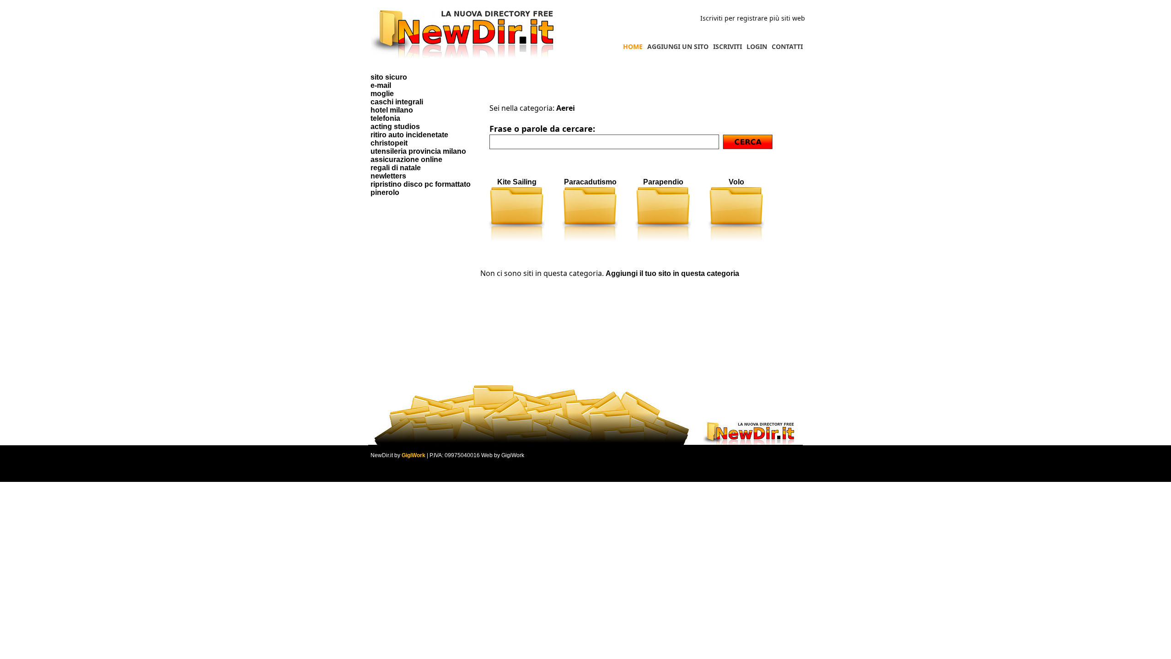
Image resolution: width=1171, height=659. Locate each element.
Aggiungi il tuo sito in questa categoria (672, 273)
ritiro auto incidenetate (409, 135)
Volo (736, 182)
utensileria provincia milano (418, 151)
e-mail (381, 85)
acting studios (395, 126)
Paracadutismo (590, 182)
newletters (388, 176)
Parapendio (663, 182)
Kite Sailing (517, 182)
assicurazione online (406, 159)
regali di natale (396, 168)
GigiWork (413, 455)
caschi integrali (397, 102)
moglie (382, 93)
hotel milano (392, 110)
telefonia (385, 118)
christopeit (389, 143)
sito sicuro (389, 77)
